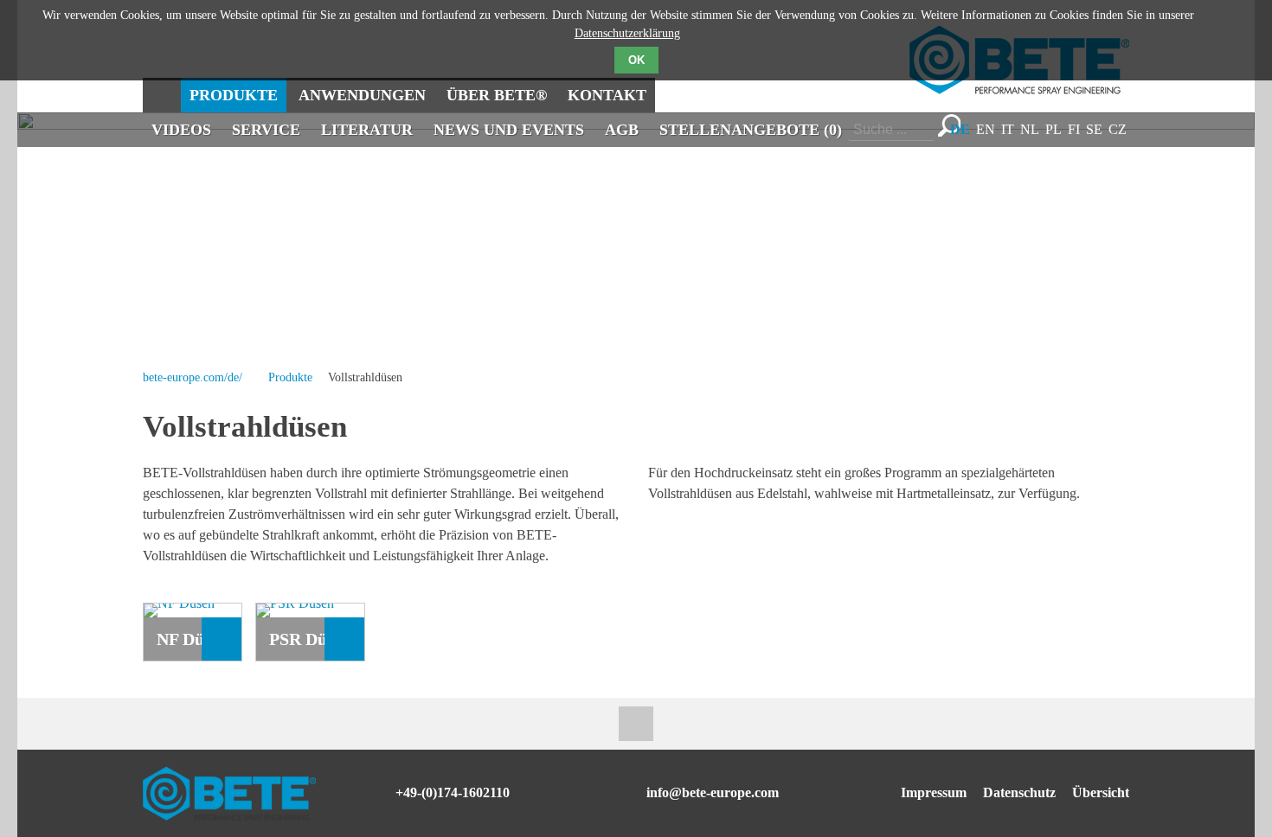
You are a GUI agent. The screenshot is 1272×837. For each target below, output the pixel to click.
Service (266, 129)
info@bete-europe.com (712, 792)
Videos (181, 129)
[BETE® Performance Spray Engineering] (1019, 89)
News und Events (509, 129)
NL (1029, 129)
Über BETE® (496, 95)
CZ (1117, 129)
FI (1074, 129)
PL (1053, 129)
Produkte (234, 95)
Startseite (160, 95)
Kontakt (607, 95)
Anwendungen (362, 95)
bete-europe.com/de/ (192, 377)
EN (985, 129)
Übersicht (1100, 792)
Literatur (367, 129)
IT (1007, 129)
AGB (622, 129)
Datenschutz (1019, 792)
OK (636, 60)
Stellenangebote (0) (750, 129)
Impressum (934, 792)
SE (1094, 129)
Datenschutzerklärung (627, 33)
